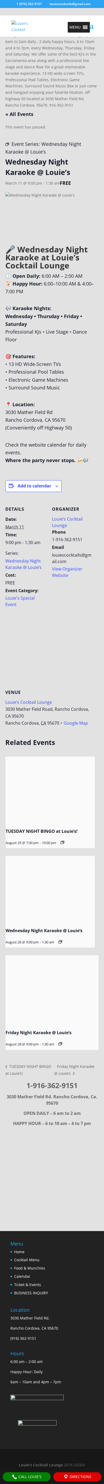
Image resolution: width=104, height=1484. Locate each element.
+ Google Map (74, 723)
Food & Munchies (29, 1268)
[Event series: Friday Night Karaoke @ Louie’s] (60, 1043)
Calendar (22, 1276)
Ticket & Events (27, 1284)
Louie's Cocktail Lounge (41, 1464)
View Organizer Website (67, 572)
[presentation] (50, 790)
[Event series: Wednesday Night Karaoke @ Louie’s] (60, 941)
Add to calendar (34, 486)
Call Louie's (29, 1476)
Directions (80, 1476)
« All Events (19, 114)
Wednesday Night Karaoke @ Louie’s (23, 564)
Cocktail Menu (26, 1259)
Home (19, 1251)
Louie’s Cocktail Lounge (28, 702)
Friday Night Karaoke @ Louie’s (38, 1033)
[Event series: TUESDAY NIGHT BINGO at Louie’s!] (62, 842)
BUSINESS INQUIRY (31, 1292)
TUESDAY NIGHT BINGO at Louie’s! (42, 831)
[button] (75, 27)
